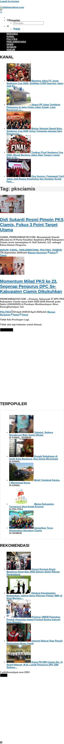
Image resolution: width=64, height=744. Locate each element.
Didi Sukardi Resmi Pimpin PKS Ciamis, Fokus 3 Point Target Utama (32, 224)
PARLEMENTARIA (29, 250)
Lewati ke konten (9, 1)
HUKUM (4, 250)
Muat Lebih (6, 330)
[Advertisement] (32, 366)
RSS (17, 29)
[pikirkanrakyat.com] (12, 7)
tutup (3, 675)
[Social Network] (8, 26)
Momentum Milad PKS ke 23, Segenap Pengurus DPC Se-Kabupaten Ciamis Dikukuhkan (31, 286)
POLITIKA (45, 250)
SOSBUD (57, 250)
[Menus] (1, 10)
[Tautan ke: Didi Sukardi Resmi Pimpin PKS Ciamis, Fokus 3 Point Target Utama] (12, 212)
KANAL (14, 250)
